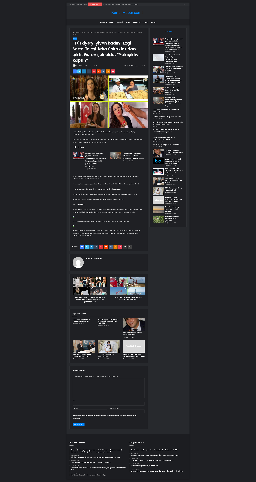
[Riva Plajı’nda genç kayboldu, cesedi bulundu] (158, 209)
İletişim (153, 22)
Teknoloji (136, 22)
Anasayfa (103, 22)
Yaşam (145, 22)
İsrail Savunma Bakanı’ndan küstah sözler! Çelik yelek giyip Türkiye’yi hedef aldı (173, 79)
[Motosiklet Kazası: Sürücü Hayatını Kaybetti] (134, 324)
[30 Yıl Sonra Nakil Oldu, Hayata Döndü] (109, 346)
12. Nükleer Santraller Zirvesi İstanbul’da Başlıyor (172, 90)
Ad (74, 400)
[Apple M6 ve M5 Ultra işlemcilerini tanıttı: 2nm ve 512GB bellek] (158, 171)
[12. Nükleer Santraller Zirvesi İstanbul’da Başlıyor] (158, 90)
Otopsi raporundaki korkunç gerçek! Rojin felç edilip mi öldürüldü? (108, 321)
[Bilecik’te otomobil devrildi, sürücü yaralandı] (158, 219)
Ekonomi (120, 22)
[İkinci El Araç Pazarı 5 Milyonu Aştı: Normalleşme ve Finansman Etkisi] (158, 57)
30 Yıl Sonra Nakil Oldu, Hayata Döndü (106, 355)
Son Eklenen (168, 31)
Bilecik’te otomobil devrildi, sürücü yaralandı (172, 219)
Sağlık (128, 22)
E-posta (76, 408)
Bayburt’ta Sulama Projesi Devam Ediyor (167, 117)
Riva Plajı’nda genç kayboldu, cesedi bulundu (172, 209)
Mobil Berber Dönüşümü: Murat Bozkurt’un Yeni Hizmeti (164, 138)
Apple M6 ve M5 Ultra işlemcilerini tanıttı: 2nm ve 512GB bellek (174, 171)
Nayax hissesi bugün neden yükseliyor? (167, 145)
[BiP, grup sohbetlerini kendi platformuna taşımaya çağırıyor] (158, 161)
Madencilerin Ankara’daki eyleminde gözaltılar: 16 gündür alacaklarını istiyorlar (133, 155)
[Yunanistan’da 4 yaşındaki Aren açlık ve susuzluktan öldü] (134, 346)
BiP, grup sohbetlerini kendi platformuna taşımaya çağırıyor (173, 161)
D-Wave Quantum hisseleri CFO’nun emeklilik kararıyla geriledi (166, 131)
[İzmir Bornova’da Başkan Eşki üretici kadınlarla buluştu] (158, 69)
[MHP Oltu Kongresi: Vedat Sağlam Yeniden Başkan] (84, 346)
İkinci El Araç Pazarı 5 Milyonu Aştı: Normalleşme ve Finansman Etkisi (124, 4)
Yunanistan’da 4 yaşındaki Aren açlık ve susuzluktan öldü (134, 355)
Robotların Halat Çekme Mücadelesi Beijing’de (81, 320)
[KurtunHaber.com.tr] (128, 12)
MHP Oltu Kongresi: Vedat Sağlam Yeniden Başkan (82, 355)
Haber (111, 22)
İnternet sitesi (114, 408)
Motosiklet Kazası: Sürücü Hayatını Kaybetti (132, 334)
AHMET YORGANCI (81, 66)
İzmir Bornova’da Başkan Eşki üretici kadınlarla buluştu (174, 69)
